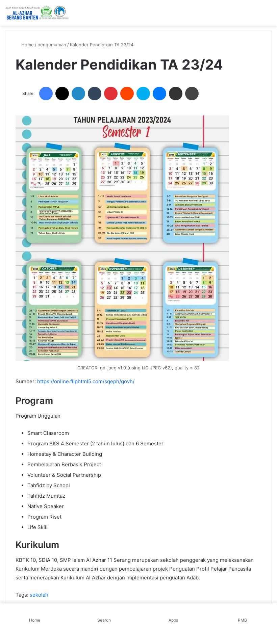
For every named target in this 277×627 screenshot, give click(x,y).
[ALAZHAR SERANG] (37, 13)
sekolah (39, 595)
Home (27, 44)
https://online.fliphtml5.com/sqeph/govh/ (85, 381)
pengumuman (51, 44)
